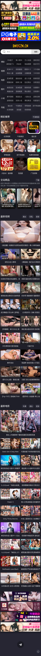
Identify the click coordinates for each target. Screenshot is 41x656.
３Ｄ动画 (36, 69)
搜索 (35, 52)
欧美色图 (28, 87)
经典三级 (19, 82)
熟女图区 (28, 91)
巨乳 (31, 217)
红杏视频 (10, 110)
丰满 (24, 406)
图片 (3, 89)
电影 (3, 80)
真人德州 (19, 60)
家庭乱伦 (19, 97)
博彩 (3, 62)
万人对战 (28, 60)
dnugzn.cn (20, 46)
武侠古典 (36, 97)
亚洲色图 (19, 87)
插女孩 (10, 106)
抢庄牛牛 (36, 64)
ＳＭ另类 (36, 73)
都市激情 (10, 97)
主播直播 (28, 73)
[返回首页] (38, 651)
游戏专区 (36, 60)
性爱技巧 (36, 100)
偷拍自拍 (19, 78)
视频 (3, 71)
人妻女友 (28, 97)
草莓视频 (28, 106)
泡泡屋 (19, 110)
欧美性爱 (36, 78)
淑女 (31, 406)
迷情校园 (10, 100)
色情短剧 (28, 110)
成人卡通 (28, 78)
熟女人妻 (10, 73)
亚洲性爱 (10, 78)
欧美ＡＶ (28, 69)
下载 (37, 180)
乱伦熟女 (28, 82)
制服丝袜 (10, 82)
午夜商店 (19, 106)
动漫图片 (36, 87)
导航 (3, 107)
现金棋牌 (28, 64)
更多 (37, 217)
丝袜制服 (19, 73)
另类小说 (19, 100)
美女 (24, 217)
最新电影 (5, 406)
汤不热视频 (37, 106)
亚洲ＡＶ (10, 69)
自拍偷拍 (19, 69)
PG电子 (10, 60)
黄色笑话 (28, 100)
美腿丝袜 (10, 91)
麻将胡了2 (10, 64)
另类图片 (36, 91)
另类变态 (36, 82)
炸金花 (19, 64)
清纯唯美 (19, 91)
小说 (3, 98)
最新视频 (5, 216)
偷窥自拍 (10, 87)
